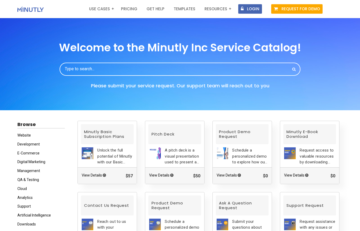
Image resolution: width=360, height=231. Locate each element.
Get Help (155, 9)
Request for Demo (300, 9)
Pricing (129, 9)
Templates (184, 9)
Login (253, 9)
